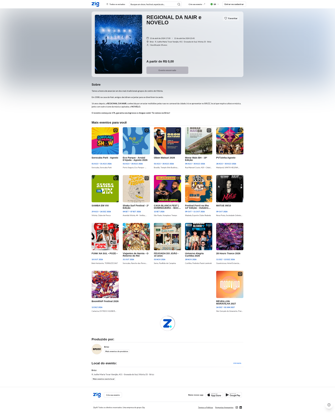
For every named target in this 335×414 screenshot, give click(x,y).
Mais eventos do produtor (116, 351)
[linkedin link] (240, 407)
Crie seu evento (195, 4)
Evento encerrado (167, 70)
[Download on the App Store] (214, 394)
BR (215, 4)
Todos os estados (117, 4)
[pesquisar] (178, 4)
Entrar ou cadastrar (234, 4)
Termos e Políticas (205, 407)
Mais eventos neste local (103, 379)
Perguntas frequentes (224, 407)
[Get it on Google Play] (233, 394)
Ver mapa (237, 363)
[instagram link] (237, 407)
